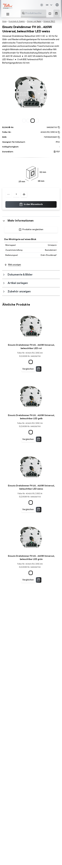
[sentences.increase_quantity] (24, 194)
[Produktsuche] (23, 13)
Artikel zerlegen (18, 283)
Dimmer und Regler (34, 21)
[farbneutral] (24, 120)
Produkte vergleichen (32, 229)
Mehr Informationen (21, 220)
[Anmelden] (57, 5)
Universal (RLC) (49, 21)
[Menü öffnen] (8, 14)
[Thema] (41, 5)
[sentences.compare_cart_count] (49, 13)
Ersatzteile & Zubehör (17, 21)
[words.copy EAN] (58, 137)
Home (4, 21)
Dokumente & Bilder (20, 274)
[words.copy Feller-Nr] (58, 132)
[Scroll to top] (54, 857)
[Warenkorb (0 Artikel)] (56, 13)
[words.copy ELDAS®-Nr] (58, 127)
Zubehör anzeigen (19, 291)
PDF (58, 152)
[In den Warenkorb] (38, 369)
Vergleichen (28, 369)
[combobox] (41, 13)
